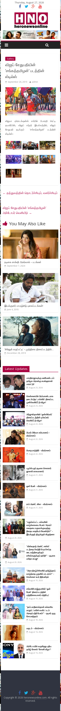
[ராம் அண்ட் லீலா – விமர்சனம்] (14, 502)
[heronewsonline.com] (30, 13)
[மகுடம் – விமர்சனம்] (14, 626)
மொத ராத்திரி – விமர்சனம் (38, 450)
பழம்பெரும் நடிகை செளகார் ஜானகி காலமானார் (38, 470)
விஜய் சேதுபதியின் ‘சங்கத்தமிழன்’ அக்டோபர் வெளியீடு (24, 210)
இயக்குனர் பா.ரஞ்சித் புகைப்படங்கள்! (23, 305)
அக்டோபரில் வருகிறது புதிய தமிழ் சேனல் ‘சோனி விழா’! (39, 648)
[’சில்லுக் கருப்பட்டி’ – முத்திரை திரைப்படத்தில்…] (30, 318)
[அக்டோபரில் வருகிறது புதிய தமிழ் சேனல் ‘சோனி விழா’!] (14, 644)
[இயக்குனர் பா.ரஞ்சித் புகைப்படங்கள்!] (30, 275)
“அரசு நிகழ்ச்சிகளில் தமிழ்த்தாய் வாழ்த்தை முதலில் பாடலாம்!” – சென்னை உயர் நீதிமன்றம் (41, 573)
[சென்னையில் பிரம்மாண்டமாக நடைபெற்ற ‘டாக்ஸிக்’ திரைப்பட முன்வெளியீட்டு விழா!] (14, 394)
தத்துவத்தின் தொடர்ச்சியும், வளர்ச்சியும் (30, 193)
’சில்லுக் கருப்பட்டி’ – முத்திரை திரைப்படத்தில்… (29, 349)
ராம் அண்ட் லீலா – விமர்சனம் (39, 504)
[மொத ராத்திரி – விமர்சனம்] (14, 449)
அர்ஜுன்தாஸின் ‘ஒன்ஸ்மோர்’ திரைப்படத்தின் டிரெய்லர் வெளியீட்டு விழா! (39, 417)
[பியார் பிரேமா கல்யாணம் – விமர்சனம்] (14, 431)
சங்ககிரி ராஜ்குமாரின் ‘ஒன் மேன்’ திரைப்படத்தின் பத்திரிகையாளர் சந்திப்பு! (38, 591)
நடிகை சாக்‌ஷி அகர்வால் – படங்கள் (22, 262)
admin (35, 81)
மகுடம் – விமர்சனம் (35, 628)
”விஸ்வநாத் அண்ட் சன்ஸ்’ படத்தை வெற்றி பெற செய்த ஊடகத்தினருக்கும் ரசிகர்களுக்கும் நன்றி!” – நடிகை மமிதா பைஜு (40, 552)
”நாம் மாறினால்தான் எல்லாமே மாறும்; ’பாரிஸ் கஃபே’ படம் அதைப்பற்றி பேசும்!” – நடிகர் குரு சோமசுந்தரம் (40, 611)
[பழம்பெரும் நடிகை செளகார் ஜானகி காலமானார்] (14, 466)
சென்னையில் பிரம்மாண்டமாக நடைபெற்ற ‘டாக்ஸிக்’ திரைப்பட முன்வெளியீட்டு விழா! (40, 399)
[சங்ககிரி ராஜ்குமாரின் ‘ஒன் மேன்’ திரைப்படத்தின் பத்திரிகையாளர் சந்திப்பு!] (14, 587)
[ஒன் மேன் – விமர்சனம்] (14, 484)
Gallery (10, 58)
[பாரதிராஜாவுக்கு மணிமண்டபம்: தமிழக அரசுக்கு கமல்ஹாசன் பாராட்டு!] (14, 376)
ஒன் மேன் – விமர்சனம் (36, 486)
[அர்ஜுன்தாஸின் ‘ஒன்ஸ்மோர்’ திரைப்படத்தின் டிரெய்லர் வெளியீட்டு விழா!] (14, 412)
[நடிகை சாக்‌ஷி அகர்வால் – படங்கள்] (30, 231)
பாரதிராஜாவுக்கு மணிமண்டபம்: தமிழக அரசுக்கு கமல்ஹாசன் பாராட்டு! (40, 381)
